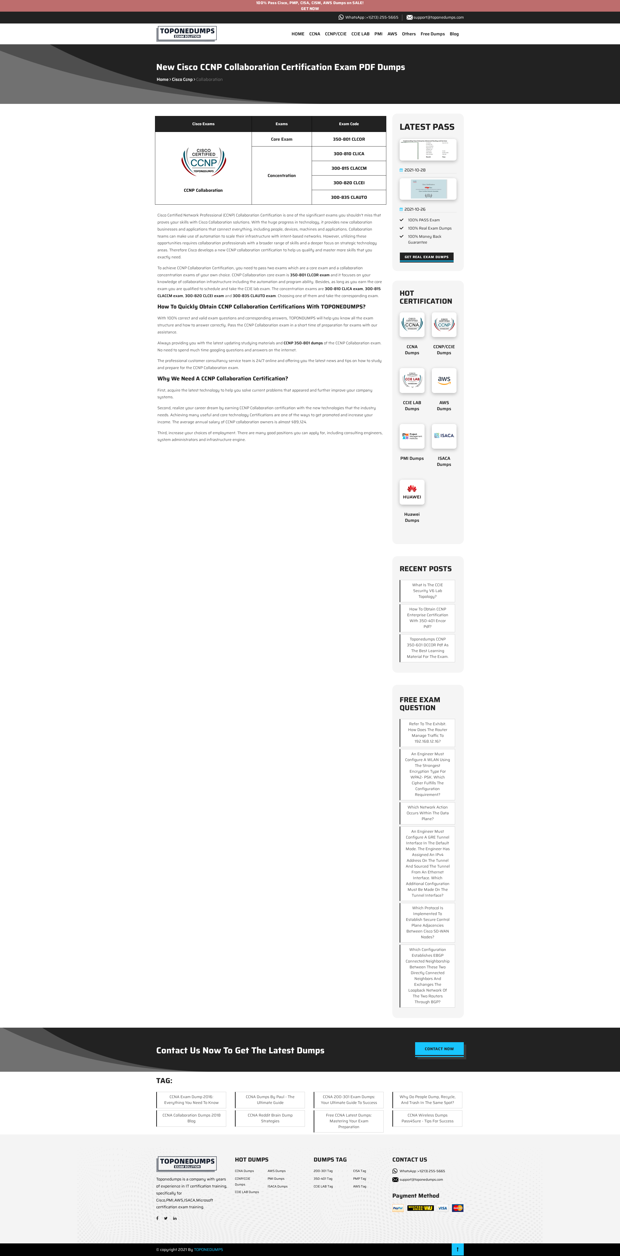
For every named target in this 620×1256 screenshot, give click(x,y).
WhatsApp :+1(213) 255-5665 (422, 1171)
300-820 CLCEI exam (204, 296)
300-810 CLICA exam (344, 289)
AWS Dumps (444, 405)
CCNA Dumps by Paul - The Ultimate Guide (270, 1100)
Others (409, 34)
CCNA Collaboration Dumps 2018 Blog (192, 1118)
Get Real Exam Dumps (427, 257)
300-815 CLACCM (349, 168)
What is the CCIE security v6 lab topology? (427, 591)
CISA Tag (359, 1170)
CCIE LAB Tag (323, 1186)
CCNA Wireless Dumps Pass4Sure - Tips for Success (428, 1118)
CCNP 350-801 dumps (303, 343)
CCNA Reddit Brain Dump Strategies (270, 1118)
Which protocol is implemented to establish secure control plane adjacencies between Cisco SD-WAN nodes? (428, 922)
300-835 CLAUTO (349, 197)
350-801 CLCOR (349, 139)
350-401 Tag (323, 1178)
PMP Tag (359, 1178)
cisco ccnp (182, 79)
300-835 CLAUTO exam (254, 296)
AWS (392, 34)
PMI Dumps (412, 458)
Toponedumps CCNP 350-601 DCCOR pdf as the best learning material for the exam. (428, 648)
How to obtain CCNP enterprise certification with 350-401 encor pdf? (427, 618)
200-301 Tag (323, 1170)
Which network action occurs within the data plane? (428, 813)
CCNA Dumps (412, 349)
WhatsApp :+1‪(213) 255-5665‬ (371, 17)
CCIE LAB (360, 34)
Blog (454, 34)
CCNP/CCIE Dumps (444, 349)
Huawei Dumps (412, 517)
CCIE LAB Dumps (412, 405)
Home (163, 79)
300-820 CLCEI (349, 182)
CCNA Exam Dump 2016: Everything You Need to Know (191, 1100)
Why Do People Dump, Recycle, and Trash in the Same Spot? (428, 1100)
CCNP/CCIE (336, 34)
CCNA (314, 34)
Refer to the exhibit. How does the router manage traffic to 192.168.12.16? (427, 732)
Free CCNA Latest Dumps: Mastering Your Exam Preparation (349, 1121)
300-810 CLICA (349, 153)
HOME (298, 34)
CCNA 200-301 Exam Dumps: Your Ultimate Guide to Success (349, 1100)
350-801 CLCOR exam (310, 275)
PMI (378, 34)
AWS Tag (359, 1186)
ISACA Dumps (444, 461)
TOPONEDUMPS (208, 1250)
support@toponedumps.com (438, 17)
